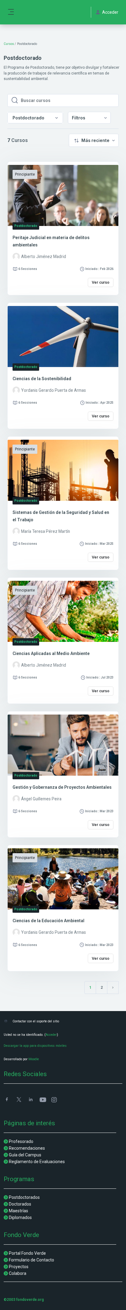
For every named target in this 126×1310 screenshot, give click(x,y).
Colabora (17, 1273)
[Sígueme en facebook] (7, 1100)
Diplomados (20, 1217)
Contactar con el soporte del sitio (36, 1021)
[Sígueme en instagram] (54, 1100)
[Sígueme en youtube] (42, 1100)
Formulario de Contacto (31, 1259)
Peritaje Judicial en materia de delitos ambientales (51, 241)
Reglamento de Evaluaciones (37, 1161)
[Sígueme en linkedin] (31, 1100)
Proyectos (18, 1266)
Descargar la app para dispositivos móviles (35, 1046)
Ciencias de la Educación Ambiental (48, 920)
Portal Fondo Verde (27, 1253)
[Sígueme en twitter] (19, 1100)
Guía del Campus (25, 1154)
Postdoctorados (24, 1197)
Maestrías (18, 1210)
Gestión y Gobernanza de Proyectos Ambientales (62, 787)
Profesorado (21, 1141)
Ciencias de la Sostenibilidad (42, 378)
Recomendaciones (27, 1148)
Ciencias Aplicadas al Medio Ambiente (51, 653)
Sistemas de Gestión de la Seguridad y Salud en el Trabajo (61, 516)
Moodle (33, 1059)
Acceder (51, 1035)
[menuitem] (89, 118)
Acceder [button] (110, 12)
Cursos (9, 43)
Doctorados (20, 1204)
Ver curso (100, 282)
